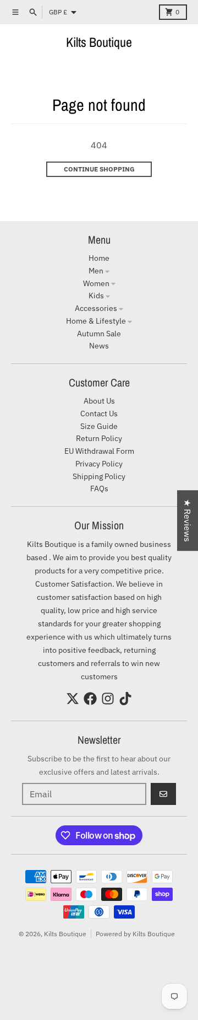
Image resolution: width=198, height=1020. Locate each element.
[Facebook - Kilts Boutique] (90, 698)
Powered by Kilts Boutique (135, 934)
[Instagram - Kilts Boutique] (107, 698)
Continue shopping (99, 169)
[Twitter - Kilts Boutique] (72, 698)
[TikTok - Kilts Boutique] (125, 698)
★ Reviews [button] (187, 520)
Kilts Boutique (99, 42)
